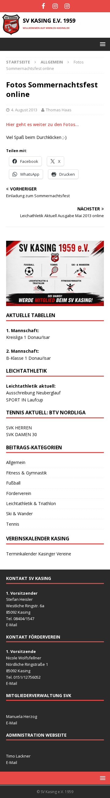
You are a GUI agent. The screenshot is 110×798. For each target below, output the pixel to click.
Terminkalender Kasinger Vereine (38, 554)
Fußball (13, 483)
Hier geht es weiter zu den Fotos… (42, 124)
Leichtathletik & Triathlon (31, 503)
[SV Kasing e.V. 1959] (55, 34)
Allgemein (15, 462)
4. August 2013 (24, 110)
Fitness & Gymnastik (26, 473)
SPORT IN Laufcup (24, 400)
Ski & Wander (19, 513)
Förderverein (18, 493)
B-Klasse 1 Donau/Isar (28, 358)
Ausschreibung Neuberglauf (33, 393)
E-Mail (11, 624)
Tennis (12, 524)
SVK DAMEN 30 (21, 434)
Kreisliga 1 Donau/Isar (28, 337)
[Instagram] (55, 6)
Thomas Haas (59, 110)
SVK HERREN (19, 428)
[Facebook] (43, 6)
